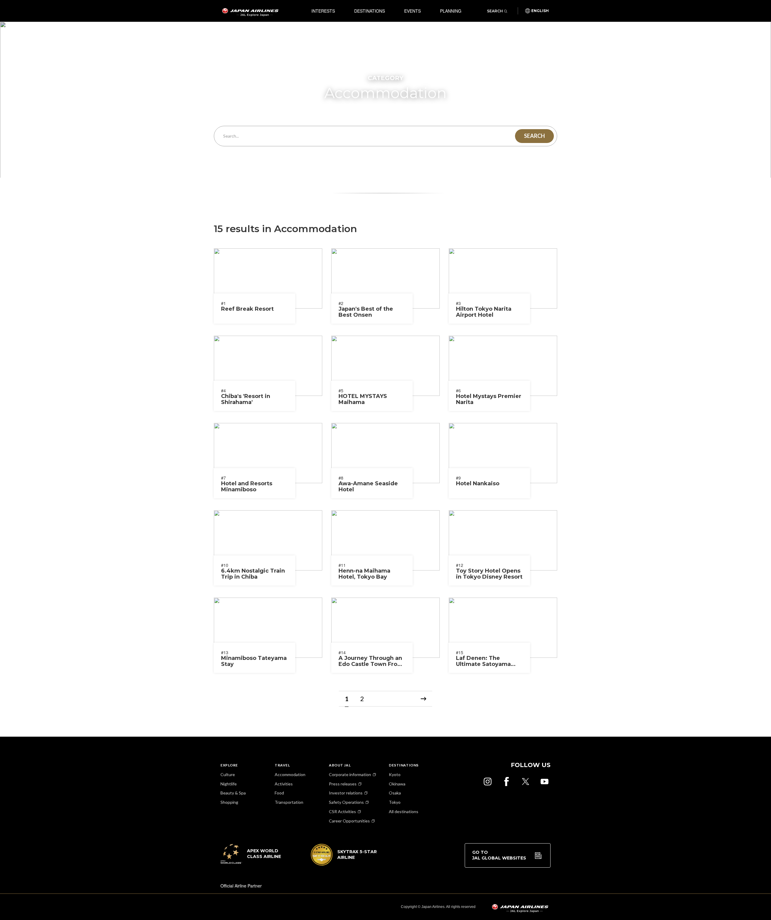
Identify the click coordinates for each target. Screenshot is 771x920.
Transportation (289, 802)
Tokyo (395, 802)
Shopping (229, 802)
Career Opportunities (349, 820)
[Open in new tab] (488, 781)
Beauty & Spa (233, 792)
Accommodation (290, 774)
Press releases (343, 783)
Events (412, 11)
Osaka (395, 792)
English (540, 11)
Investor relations (346, 792)
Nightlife (228, 783)
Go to (499, 855)
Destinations (369, 11)
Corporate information (350, 774)
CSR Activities (342, 811)
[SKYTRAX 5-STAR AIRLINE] (344, 864)
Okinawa (397, 783)
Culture (227, 774)
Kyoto (395, 774)
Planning (450, 11)
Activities (284, 783)
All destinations (403, 811)
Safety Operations (346, 802)
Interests (323, 11)
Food (279, 792)
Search (495, 11)
